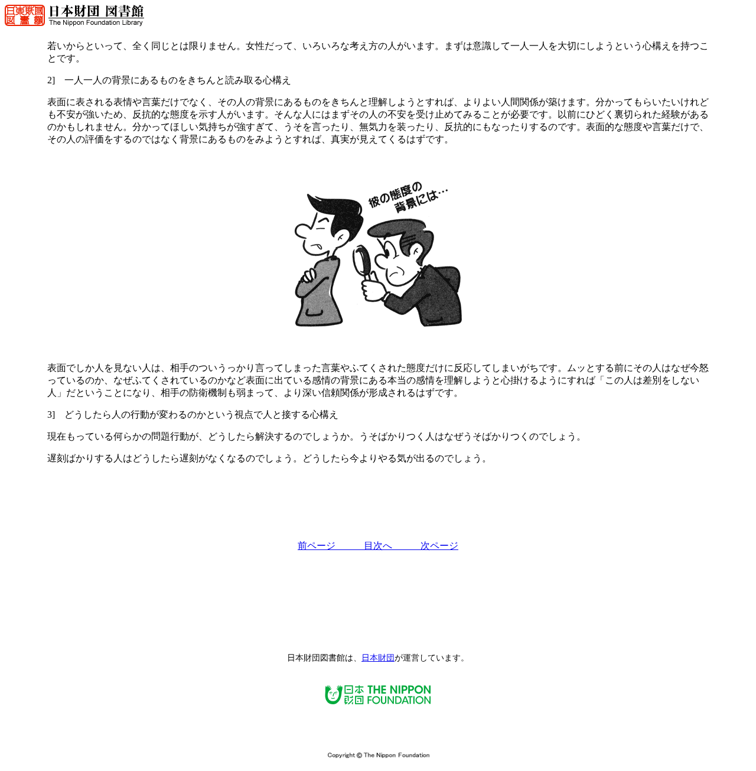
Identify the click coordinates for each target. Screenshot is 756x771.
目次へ (392, 546)
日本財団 (378, 657)
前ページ (331, 546)
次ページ (439, 546)
